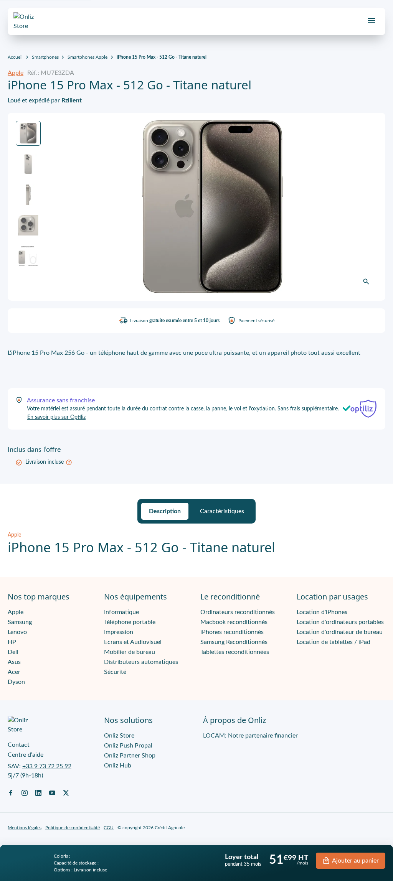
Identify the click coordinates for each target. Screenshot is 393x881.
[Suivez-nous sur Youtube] (52, 792)
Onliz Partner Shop (129, 756)
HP (12, 642)
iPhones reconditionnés (232, 632)
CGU (109, 827)
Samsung (20, 622)
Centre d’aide (25, 755)
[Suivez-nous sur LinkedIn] (38, 792)
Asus (14, 662)
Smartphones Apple (87, 57)
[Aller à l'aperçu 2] (28, 164)
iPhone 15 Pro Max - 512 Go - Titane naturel (161, 57)
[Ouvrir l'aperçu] (366, 281)
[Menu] (371, 20)
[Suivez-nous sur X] (66, 792)
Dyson (16, 682)
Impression (118, 632)
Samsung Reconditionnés (234, 642)
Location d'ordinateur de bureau (340, 632)
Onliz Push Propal (128, 746)
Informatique (121, 612)
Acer (14, 672)
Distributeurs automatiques (141, 662)
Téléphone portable (129, 622)
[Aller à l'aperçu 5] (28, 256)
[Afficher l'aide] (69, 462)
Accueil (15, 57)
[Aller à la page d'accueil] (30, 21)
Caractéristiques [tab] (222, 511)
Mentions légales (24, 827)
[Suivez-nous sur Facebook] (11, 792)
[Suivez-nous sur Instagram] (24, 792)
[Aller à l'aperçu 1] (28, 133)
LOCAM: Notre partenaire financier (250, 736)
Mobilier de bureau (129, 652)
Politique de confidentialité (72, 827)
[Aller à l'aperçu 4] (28, 225)
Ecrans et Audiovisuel (133, 642)
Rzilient (71, 100)
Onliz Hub (117, 765)
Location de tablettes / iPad (333, 642)
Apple (15, 73)
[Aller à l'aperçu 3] (28, 195)
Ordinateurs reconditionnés (237, 612)
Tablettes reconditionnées (234, 652)
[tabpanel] (196, 543)
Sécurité (115, 672)
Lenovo (17, 632)
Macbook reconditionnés (234, 622)
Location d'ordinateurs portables (340, 622)
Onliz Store (119, 736)
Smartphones (45, 57)
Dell (13, 652)
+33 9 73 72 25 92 (46, 766)
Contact (19, 745)
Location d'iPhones (322, 612)
